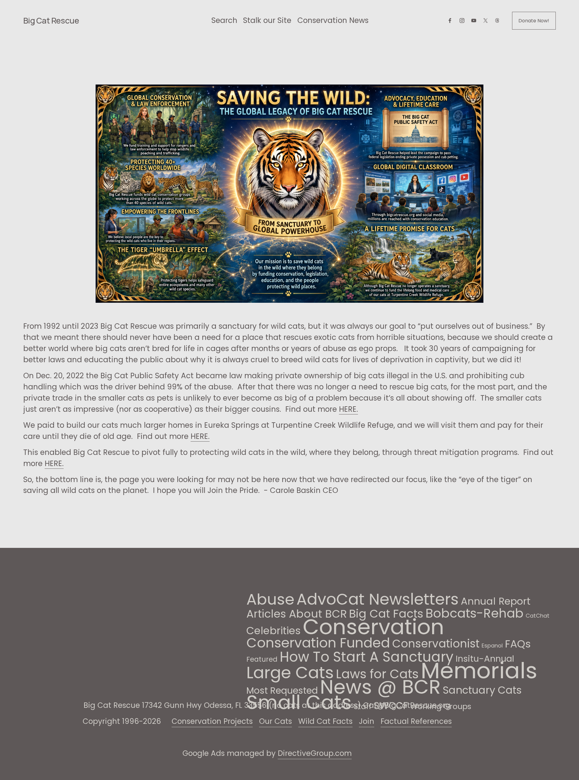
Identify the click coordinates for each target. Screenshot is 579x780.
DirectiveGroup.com (315, 753)
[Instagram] (462, 21)
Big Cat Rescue (51, 20)
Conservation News (333, 20)
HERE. (348, 409)
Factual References (416, 721)
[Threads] (497, 21)
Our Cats (275, 721)
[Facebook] (450, 21)
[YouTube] (474, 21)
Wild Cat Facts (325, 721)
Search (224, 20)
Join (366, 721)
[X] (485, 21)
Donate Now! (533, 20)
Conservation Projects (212, 721)
